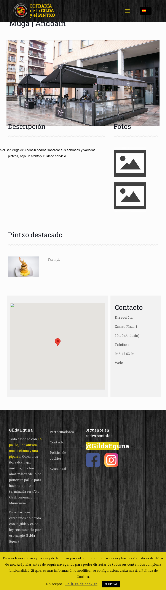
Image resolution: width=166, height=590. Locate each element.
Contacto (57, 442)
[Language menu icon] (146, 11)
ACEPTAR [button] (111, 584)
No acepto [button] (54, 584)
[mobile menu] (127, 10)
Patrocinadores (62, 432)
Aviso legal (58, 469)
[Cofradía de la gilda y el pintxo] (35, 11)
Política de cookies (58, 455)
